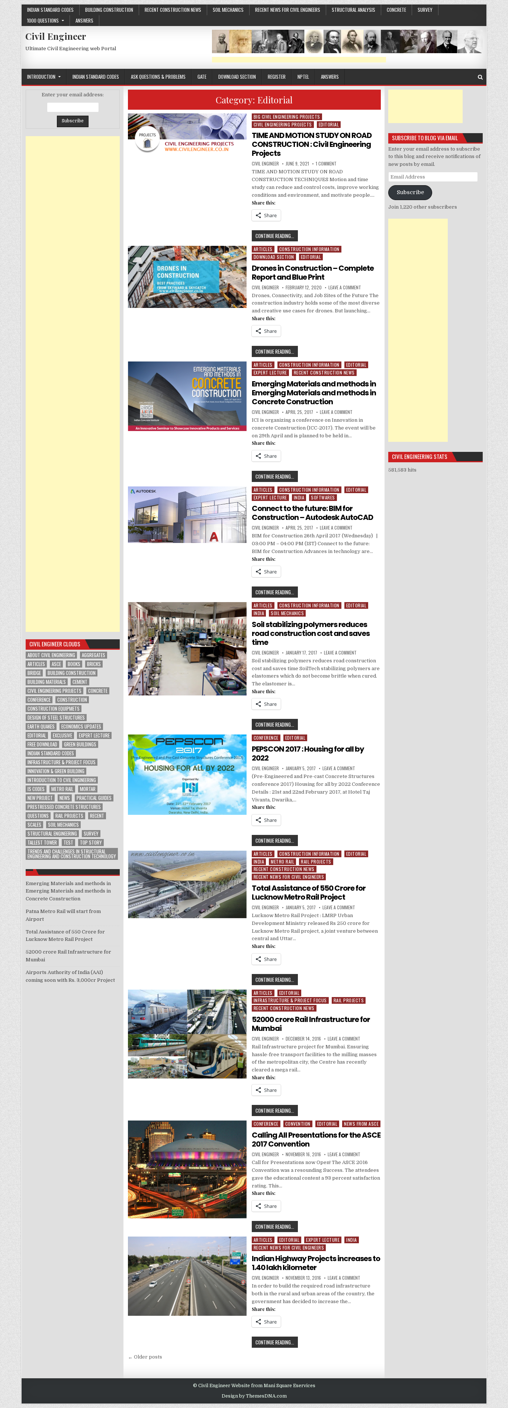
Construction (72, 699)
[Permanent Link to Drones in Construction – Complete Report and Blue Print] (187, 277)
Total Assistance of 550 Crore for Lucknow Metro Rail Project (309, 892)
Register (277, 76)
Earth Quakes (41, 726)
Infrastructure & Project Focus (290, 1000)
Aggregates (93, 655)
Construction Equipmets (54, 708)
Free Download (42, 744)
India (299, 497)
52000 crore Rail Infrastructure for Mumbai (311, 1024)
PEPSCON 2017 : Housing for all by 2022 (308, 753)
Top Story (91, 842)
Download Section (237, 76)
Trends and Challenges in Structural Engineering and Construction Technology (72, 854)
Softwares (323, 497)
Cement (80, 681)
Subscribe (410, 192)
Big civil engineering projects (287, 116)
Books (74, 664)
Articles (263, 249)
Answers (84, 20)
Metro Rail (282, 861)
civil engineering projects (54, 690)
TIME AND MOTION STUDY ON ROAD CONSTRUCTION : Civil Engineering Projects (312, 144)
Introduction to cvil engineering (62, 780)
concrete (396, 9)
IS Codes (36, 789)
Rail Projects (316, 861)
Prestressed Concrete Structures (64, 806)
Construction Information (309, 249)
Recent (97, 815)
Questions (38, 815)
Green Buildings (80, 744)
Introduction (41, 76)
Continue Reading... (276, 236)
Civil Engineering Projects (283, 124)
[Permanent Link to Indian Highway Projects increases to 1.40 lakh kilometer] (187, 1276)
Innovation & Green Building (56, 771)
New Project (40, 797)
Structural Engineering (52, 833)
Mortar (88, 789)
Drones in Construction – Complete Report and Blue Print (313, 272)
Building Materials (47, 681)
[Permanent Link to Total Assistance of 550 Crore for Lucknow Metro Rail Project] (187, 884)
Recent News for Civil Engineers (287, 9)
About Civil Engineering (51, 655)
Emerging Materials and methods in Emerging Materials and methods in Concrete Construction (314, 393)
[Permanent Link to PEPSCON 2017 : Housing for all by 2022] (187, 774)
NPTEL (303, 76)
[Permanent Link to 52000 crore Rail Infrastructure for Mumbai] (187, 1034)
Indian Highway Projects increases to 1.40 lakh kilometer (316, 1263)
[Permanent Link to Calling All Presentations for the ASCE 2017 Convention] (187, 1169)
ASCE (56, 664)
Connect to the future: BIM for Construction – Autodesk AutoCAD (312, 513)
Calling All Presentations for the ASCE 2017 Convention (316, 1139)
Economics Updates (81, 726)
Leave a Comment (344, 287)
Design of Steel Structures (56, 717)
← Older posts (145, 1357)
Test (68, 842)
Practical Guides (94, 797)
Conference (266, 737)
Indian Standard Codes (50, 9)
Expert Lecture (270, 372)
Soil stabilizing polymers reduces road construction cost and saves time (311, 633)
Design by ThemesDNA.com (254, 1396)
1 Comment (326, 163)
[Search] (480, 77)
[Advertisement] (299, 59)
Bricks (94, 664)
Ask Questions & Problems (158, 76)
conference (39, 699)
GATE (201, 76)
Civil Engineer (55, 36)
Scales (34, 824)
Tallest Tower (42, 842)
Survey (425, 9)
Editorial (329, 124)
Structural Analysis (353, 9)
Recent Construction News (173, 9)
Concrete (97, 690)
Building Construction (109, 9)
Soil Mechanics (228, 9)
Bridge (34, 672)
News (65, 797)
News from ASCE (361, 1124)
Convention (298, 1124)
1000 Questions (43, 20)
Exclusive (62, 735)
